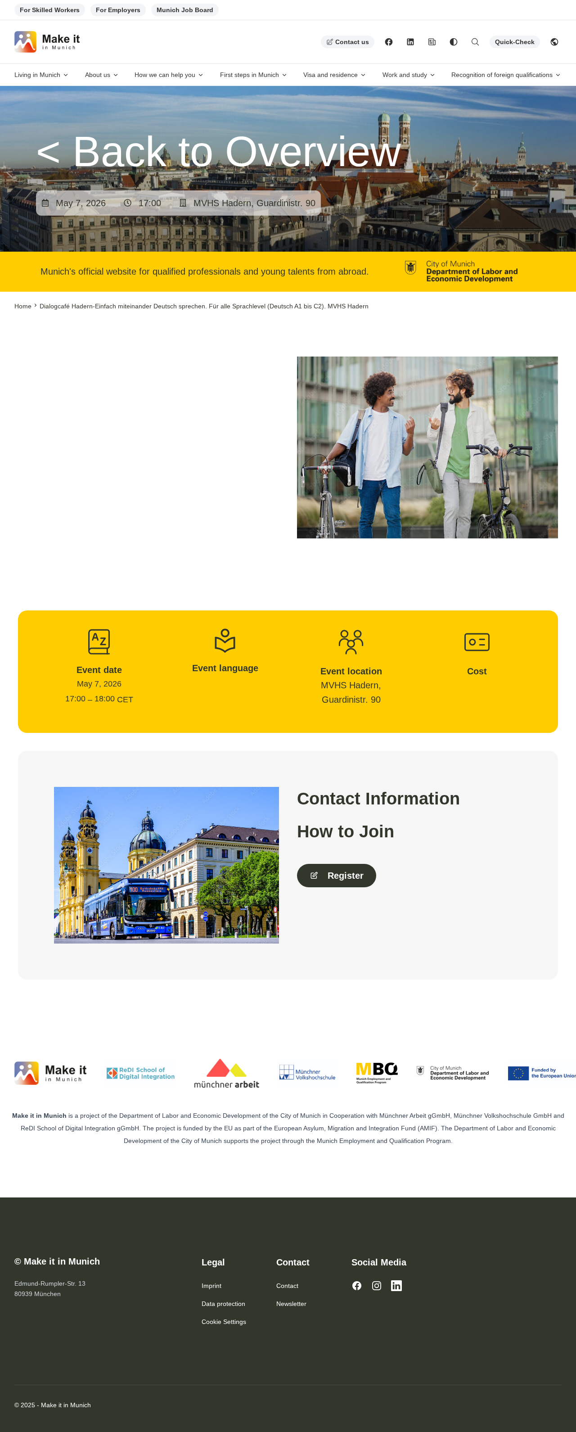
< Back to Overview (218, 151)
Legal (213, 1262)
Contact (293, 1262)
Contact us (352, 41)
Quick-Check (515, 41)
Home (23, 306)
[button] (336, 875)
